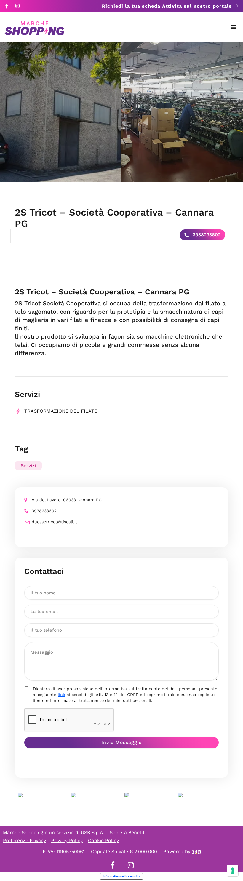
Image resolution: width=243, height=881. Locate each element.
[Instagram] (17, 6)
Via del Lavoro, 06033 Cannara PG (67, 499)
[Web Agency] (196, 851)
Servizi (28, 465)
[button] (234, 27)
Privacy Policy (67, 840)
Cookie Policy (103, 840)
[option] (61, 112)
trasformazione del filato (61, 411)
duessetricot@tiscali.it (54, 521)
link (61, 694)
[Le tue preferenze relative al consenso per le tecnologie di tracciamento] (232, 870)
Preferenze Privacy (24, 840)
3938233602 (205, 234)
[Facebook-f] (6, 6)
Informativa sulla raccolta (121, 876)
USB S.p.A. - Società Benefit (113, 832)
